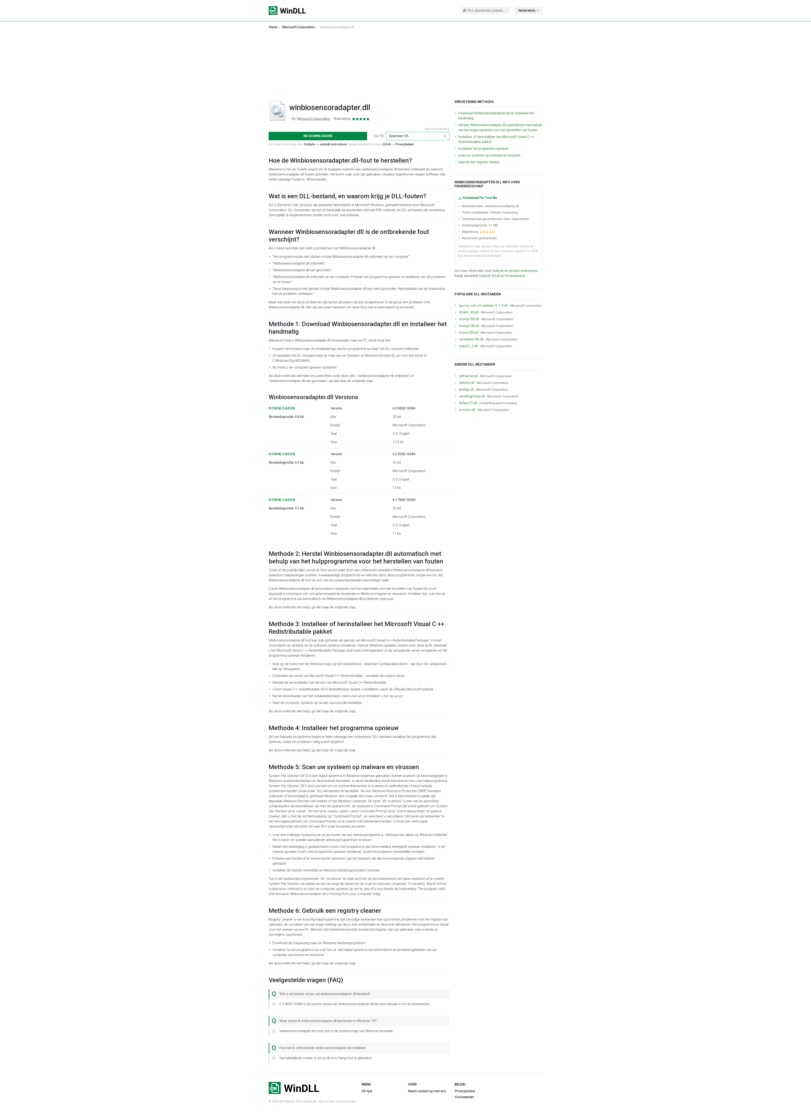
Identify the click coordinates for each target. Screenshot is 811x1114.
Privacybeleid (405, 144)
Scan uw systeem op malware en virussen (489, 155)
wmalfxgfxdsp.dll (472, 396)
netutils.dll (466, 383)
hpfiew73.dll (468, 403)
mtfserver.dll (468, 376)
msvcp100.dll (469, 319)
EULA (387, 144)
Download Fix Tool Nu (480, 198)
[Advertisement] (405, 68)
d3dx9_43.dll (468, 312)
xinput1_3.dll (468, 346)
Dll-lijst (367, 1091)
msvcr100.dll (468, 333)
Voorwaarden (464, 1097)
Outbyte (309, 144)
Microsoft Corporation (298, 27)
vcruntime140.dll (471, 339)
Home (273, 27)
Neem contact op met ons (427, 1091)
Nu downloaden (317, 136)
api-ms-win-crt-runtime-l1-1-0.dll (483, 306)
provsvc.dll (467, 410)
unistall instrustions (333, 144)
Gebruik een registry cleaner (479, 162)
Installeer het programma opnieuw (483, 149)
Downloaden (282, 408)
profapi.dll (466, 390)
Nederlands (526, 10)
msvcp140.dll (469, 326)
